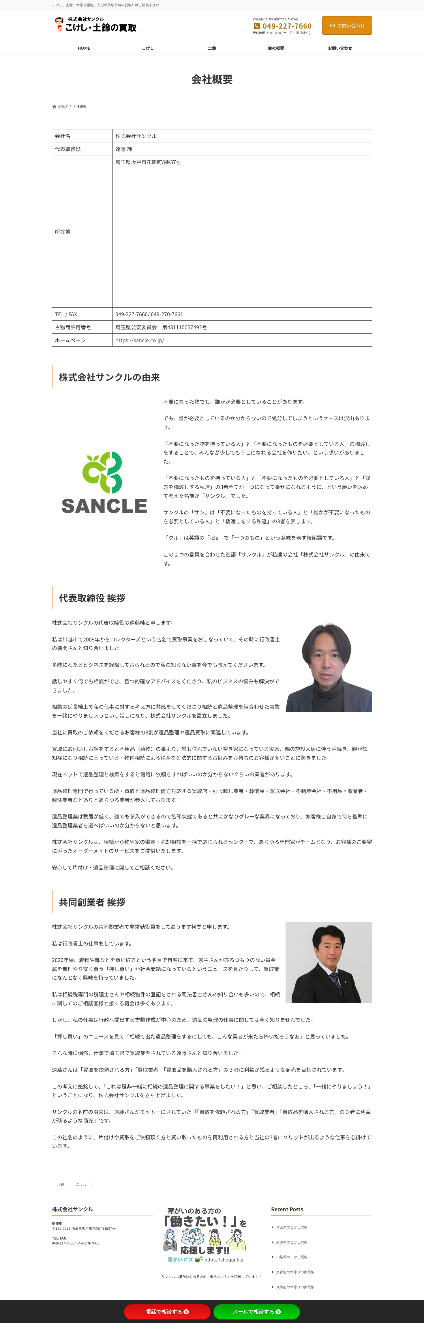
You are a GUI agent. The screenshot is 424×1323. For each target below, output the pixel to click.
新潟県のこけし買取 (291, 1242)
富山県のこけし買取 (291, 1227)
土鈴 (60, 1184)
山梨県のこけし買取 (291, 1256)
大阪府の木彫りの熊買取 (295, 1286)
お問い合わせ (351, 25)
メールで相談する (253, 1312)
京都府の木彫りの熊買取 (295, 1271)
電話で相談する (164, 1312)
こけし (81, 1184)
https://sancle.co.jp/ (139, 340)
